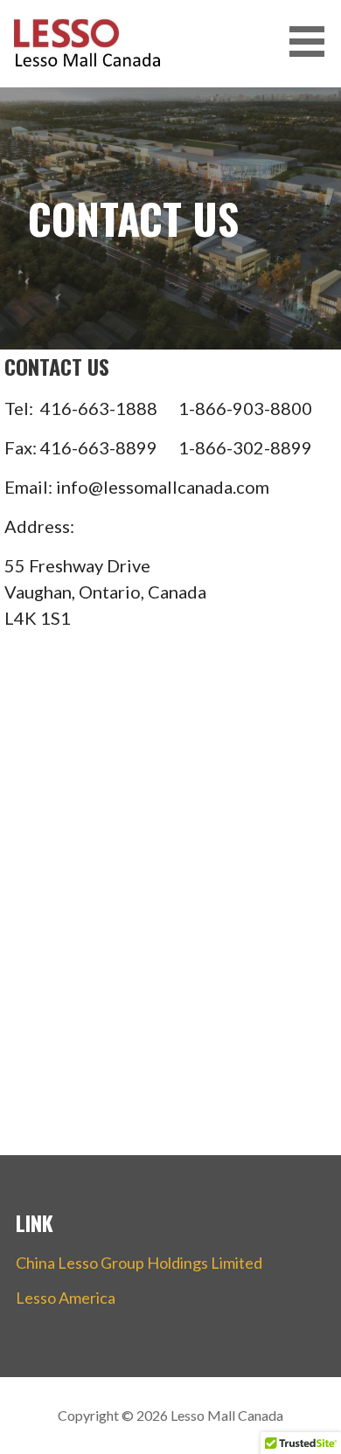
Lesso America (65, 1297)
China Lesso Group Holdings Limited (139, 1262)
